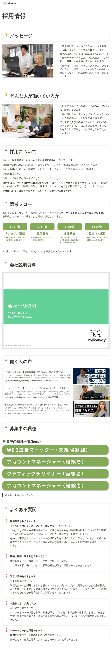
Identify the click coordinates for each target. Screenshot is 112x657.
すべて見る (27, 495)
